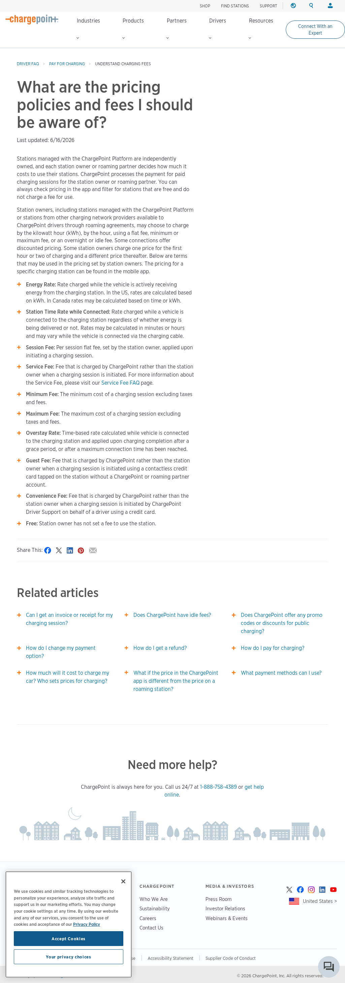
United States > (320, 901)
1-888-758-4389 (218, 787)
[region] (68, 924)
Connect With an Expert (315, 30)
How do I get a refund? (160, 648)
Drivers (217, 20)
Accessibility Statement (170, 958)
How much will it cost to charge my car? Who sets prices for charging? (67, 677)
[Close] (123, 881)
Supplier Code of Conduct (231, 958)
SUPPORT (268, 5)
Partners (177, 20)
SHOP (205, 5)
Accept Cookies (69, 938)
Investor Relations (225, 908)
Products (133, 20)
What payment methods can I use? (281, 673)
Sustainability (154, 908)
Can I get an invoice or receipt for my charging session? (69, 619)
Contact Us (151, 927)
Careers (147, 918)
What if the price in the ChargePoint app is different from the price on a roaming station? (175, 681)
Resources (261, 20)
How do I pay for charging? (272, 648)
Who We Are (153, 899)
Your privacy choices (68, 956)
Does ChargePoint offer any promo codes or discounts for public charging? (281, 623)
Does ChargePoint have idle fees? (172, 615)
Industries (88, 20)
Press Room (219, 899)
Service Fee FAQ (120, 383)
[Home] (32, 19)
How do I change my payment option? (61, 652)
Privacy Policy (86, 924)
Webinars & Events (227, 918)
